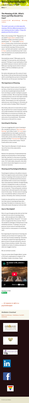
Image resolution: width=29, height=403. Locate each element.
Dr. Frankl (20, 131)
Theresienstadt (16, 138)
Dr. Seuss (4, 51)
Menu (3, 7)
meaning (25, 20)
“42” (10, 41)
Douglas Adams (11, 37)
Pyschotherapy (16, 20)
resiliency (4, 22)
